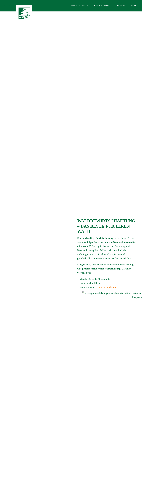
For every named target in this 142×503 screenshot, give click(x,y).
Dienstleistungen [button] (79, 5)
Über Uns (120, 5)
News (133, 5)
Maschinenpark (102, 5)
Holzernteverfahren (106, 287)
